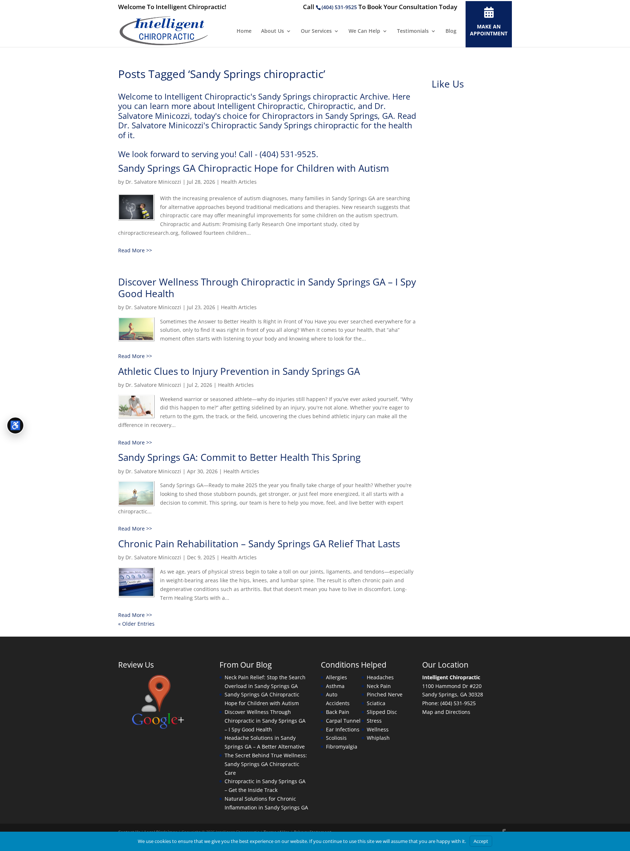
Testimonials (413, 31)
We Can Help (364, 31)
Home (244, 31)
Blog (451, 31)
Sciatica (376, 703)
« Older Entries (136, 623)
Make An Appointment (489, 30)
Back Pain (337, 711)
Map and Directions (446, 711)
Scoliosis (336, 737)
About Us (272, 31)
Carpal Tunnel (343, 720)
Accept (481, 841)
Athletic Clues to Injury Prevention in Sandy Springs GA (239, 371)
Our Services (316, 31)
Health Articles (239, 181)
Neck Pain (379, 686)
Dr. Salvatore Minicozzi (153, 181)
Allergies (336, 677)
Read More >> (135, 250)
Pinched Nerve (384, 694)
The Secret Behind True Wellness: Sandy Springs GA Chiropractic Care (266, 764)
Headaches (380, 677)
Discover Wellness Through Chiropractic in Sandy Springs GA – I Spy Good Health (267, 287)
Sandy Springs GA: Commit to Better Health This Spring (239, 457)
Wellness (378, 729)
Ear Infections (342, 729)
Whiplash (378, 737)
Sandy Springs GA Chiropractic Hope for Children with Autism (253, 168)
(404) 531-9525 (339, 7)
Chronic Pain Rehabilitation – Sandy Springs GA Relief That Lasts (259, 543)
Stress (374, 720)
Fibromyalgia (341, 746)
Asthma (335, 686)
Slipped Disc (382, 711)
